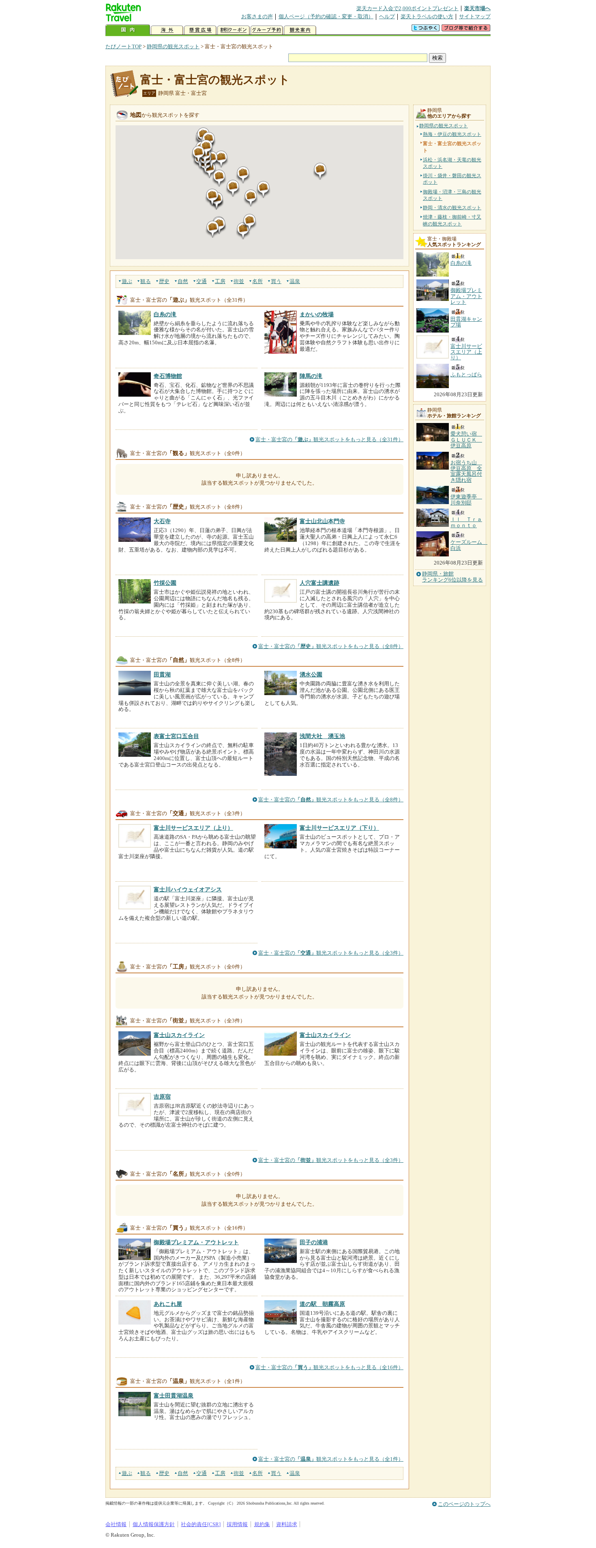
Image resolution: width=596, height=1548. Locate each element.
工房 (220, 281)
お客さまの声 (257, 16)
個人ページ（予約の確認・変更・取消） (326, 16)
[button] (320, 171)
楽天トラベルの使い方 (427, 16)
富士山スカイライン (179, 1035)
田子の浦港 (314, 1242)
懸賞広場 (200, 30)
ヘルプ (387, 16)
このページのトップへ (464, 1504)
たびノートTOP (123, 46)
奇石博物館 (168, 376)
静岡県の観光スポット (173, 46)
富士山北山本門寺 (322, 521)
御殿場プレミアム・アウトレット (196, 1242)
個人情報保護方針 (154, 1524)
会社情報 (115, 1524)
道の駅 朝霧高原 (322, 1304)
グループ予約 (267, 30)
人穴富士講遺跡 (319, 583)
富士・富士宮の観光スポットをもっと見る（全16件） (329, 1367)
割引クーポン (233, 30)
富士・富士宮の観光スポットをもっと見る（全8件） (330, 646)
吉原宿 (162, 1096)
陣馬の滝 (311, 376)
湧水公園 (311, 674)
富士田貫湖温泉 (173, 1395)
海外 (167, 30)
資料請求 (286, 1524)
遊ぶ (127, 281)
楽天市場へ (477, 8)
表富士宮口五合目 (176, 736)
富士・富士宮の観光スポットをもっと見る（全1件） (330, 1459)
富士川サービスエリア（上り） (193, 827)
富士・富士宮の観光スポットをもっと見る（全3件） (330, 953)
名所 (257, 281)
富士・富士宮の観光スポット (215, 79)
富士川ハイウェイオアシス (188, 889)
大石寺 (162, 521)
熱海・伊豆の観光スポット (452, 134)
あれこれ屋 (168, 1304)
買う (276, 281)
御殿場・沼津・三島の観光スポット (452, 195)
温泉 (294, 281)
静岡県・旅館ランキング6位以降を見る (452, 576)
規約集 (262, 1524)
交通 (201, 281)
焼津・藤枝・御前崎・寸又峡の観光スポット (452, 220)
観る (145, 281)
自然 (183, 281)
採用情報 (237, 1524)
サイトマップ (475, 16)
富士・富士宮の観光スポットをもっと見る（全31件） (329, 439)
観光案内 (300, 30)
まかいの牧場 (317, 314)
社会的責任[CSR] (201, 1524)
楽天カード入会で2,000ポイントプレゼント (407, 8)
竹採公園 (165, 583)
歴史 (164, 281)
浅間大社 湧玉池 (322, 736)
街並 (239, 281)
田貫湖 (162, 674)
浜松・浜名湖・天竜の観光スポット (452, 163)
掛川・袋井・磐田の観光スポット (452, 179)
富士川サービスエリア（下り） (339, 827)
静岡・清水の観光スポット (452, 207)
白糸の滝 (165, 314)
